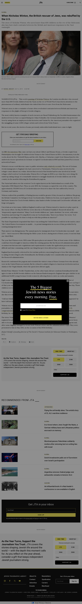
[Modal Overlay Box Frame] (41, 302)
